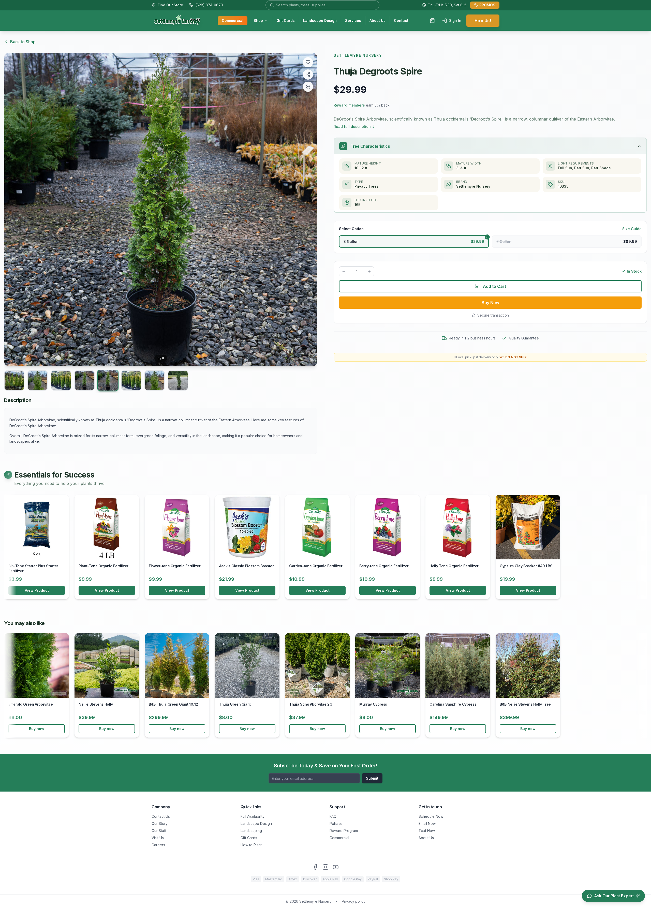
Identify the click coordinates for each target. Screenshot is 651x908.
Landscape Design (320, 20)
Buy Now (490, 302)
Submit (372, 778)
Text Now (427, 830)
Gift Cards (285, 20)
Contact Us (161, 816)
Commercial (232, 20)
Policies (336, 823)
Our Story (160, 823)
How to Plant (251, 845)
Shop (258, 20)
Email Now (427, 823)
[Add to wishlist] (308, 62)
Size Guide (632, 229)
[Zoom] (308, 87)
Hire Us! (483, 20)
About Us (377, 20)
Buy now (36, 728)
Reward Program (344, 830)
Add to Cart (494, 286)
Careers (158, 845)
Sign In (455, 20)
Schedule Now (431, 816)
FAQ (333, 816)
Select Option (351, 229)
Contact (401, 20)
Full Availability (252, 816)
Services (353, 20)
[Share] (308, 74)
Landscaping (251, 830)
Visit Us (158, 838)
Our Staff (159, 830)
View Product (37, 590)
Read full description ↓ (354, 126)
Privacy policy (353, 901)
